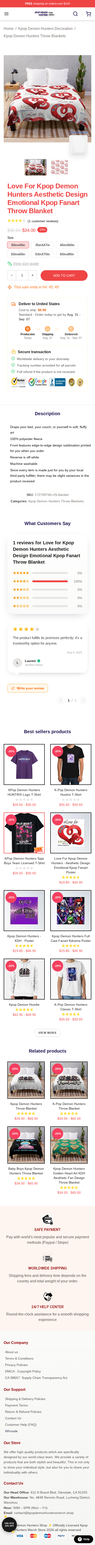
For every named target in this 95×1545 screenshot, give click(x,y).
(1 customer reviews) (43, 221)
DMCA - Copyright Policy (23, 1371)
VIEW (24, 780)
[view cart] (88, 14)
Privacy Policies (16, 1365)
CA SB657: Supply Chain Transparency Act (36, 1378)
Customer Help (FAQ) (21, 1424)
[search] (75, 14)
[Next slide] (84, 99)
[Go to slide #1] (35, 167)
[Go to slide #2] (59, 167)
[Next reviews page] (83, 700)
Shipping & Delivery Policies (25, 1399)
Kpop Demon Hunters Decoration (45, 29)
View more (47, 1032)
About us (11, 1352)
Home (9, 29)
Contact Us (13, 1418)
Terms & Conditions (19, 1358)
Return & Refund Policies (23, 1412)
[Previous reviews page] (61, 700)
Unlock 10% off (9, 1524)
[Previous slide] (11, 99)
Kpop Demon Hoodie (24, 1004)
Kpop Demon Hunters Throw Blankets (35, 36)
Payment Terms (16, 1405)
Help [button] (86, 1539)
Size (10, 237)
